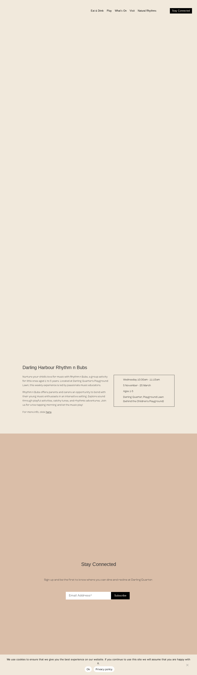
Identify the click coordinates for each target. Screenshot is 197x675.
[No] (187, 664)
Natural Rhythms (147, 10)
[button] (164, 11)
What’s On (121, 10)
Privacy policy (104, 669)
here (48, 412)
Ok (88, 669)
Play (109, 10)
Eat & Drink (97, 10)
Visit (132, 10)
